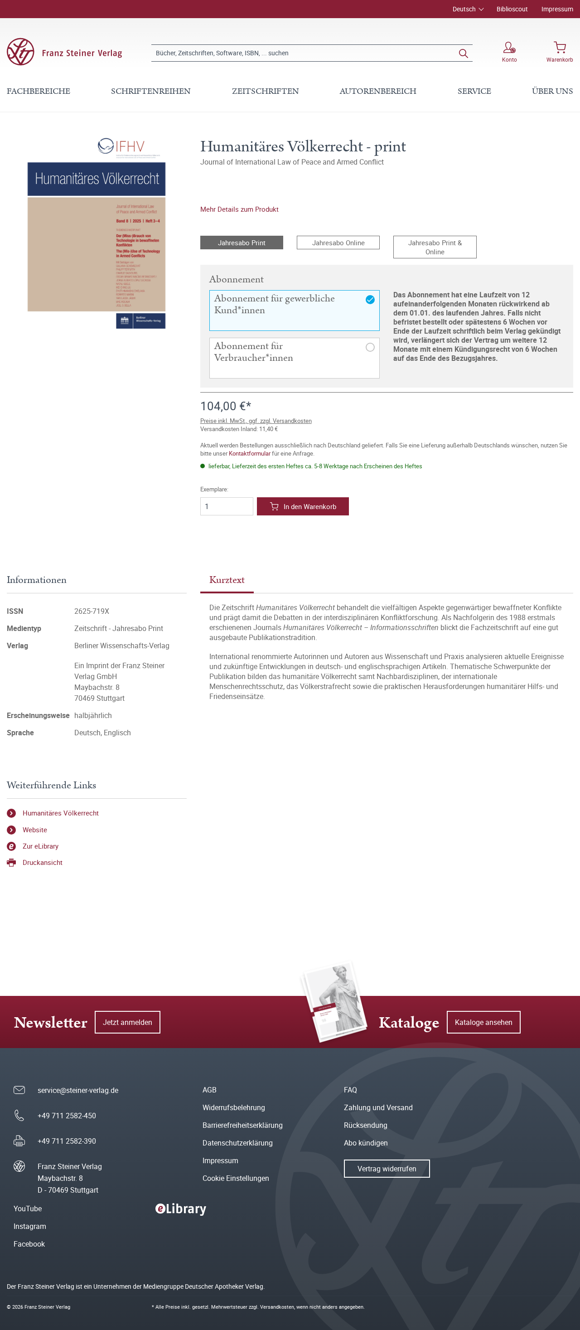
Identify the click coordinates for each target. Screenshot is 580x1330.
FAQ (350, 1090)
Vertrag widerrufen (387, 1169)
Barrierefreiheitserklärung (243, 1125)
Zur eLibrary (40, 845)
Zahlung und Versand (378, 1107)
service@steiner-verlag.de (78, 1090)
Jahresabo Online (338, 242)
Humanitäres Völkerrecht (61, 812)
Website (35, 829)
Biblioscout (512, 9)
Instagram (30, 1226)
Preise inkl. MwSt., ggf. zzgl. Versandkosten (256, 421)
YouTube (28, 1209)
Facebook (29, 1244)
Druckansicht (43, 862)
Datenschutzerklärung (238, 1143)
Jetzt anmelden (127, 1022)
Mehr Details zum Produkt (239, 209)
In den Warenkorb (310, 506)
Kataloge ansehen (483, 1022)
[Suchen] (463, 53)
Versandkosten (277, 1306)
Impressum (557, 9)
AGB (210, 1090)
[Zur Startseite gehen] (64, 51)
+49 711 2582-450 (67, 1116)
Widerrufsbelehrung (234, 1107)
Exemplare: (214, 489)
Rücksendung (365, 1125)
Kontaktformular (250, 453)
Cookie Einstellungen (236, 1178)
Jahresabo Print (242, 242)
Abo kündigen (366, 1143)
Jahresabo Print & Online (435, 247)
